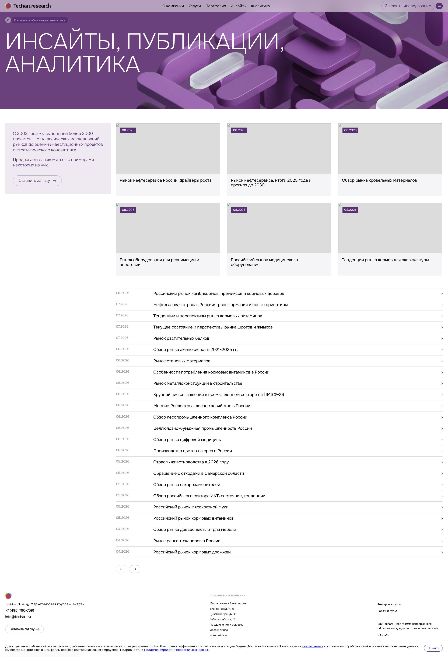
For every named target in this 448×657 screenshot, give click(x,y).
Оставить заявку (34, 180)
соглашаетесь (312, 646)
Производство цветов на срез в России (192, 450)
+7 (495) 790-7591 (19, 610)
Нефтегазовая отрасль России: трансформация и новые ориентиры (220, 304)
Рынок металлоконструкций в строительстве (197, 383)
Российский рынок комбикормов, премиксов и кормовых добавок (218, 293)
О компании (173, 6)
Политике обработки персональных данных (176, 650)
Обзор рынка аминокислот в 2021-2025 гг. (195, 349)
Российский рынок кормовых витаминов (193, 518)
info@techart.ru (18, 617)
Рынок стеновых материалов (181, 361)
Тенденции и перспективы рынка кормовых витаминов (207, 316)
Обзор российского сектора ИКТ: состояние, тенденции (209, 495)
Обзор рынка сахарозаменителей (186, 484)
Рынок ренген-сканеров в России (186, 540)
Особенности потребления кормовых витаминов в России (211, 372)
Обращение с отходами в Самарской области (198, 473)
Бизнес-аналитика (222, 609)
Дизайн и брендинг (222, 614)
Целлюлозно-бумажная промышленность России (202, 428)
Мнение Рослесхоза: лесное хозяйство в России (201, 405)
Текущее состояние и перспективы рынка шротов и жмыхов (213, 327)
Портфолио (215, 6)
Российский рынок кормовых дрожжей (192, 552)
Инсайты (238, 6)
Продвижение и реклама (226, 625)
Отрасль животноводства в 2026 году (191, 462)
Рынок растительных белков (181, 338)
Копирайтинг (218, 635)
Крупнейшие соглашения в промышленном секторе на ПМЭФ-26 (218, 394)
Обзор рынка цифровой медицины (187, 439)
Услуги (194, 6)
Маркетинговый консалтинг (228, 603)
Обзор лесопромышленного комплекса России (200, 417)
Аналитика (260, 6)
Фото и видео (219, 630)
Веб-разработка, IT (222, 619)
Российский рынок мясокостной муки (190, 507)
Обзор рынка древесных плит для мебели (194, 529)
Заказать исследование (408, 5)
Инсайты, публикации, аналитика (39, 20)
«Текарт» (76, 604)
